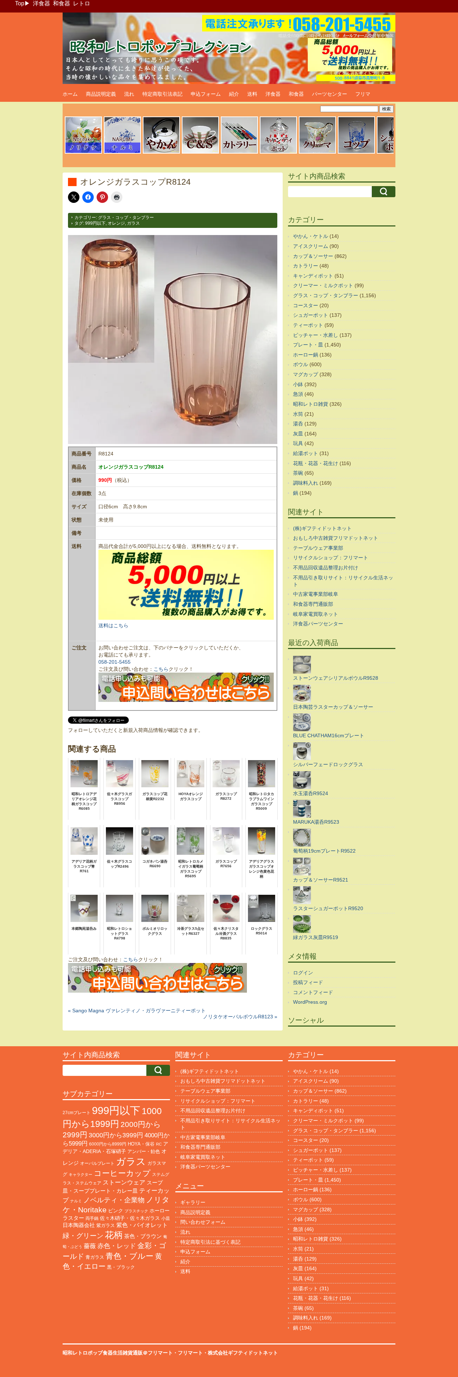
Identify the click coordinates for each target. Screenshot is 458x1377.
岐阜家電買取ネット (315, 614)
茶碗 (298, 473)
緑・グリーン (83, 1235)
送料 (252, 94)
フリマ (362, 94)
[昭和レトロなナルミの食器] (122, 152)
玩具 (298, 443)
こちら (161, 669)
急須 (298, 394)
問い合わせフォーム (202, 1222)
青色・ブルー (130, 1256)
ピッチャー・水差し (315, 335)
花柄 (114, 1235)
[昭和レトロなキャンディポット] (278, 152)
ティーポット (308, 325)
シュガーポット (310, 315)
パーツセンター (329, 94)
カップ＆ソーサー (313, 256)
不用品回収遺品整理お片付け (325, 567)
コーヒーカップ (122, 1173)
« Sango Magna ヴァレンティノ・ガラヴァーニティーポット (137, 1010)
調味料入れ (305, 483)
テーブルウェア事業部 (318, 548)
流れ (129, 94)
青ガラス (95, 1257)
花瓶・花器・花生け (315, 463)
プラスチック (136, 1211)
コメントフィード (313, 992)
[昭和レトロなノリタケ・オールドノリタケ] (83, 152)
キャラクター (80, 1174)
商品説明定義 (101, 94)
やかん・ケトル (310, 236)
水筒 (298, 414)
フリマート (190, 1353)
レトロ (81, 3)
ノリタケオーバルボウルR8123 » (240, 1016)
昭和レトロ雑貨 (310, 404)
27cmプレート (77, 1112)
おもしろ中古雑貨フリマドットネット (335, 538)
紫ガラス (105, 1225)
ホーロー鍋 (305, 355)
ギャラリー (192, 1202)
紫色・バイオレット (142, 1225)
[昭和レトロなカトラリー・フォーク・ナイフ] (239, 152)
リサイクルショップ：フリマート (330, 557)
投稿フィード (308, 982)
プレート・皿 (308, 345)
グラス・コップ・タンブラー (126, 217)
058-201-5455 (114, 662)
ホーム (70, 94)
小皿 (165, 1218)
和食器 (61, 3)
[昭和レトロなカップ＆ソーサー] (200, 152)
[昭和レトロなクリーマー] (317, 152)
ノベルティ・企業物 (114, 1200)
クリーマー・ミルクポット (323, 285)
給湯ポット (305, 453)
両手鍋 (92, 1218)
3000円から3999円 (116, 1135)
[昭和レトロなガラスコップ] (356, 152)
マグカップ (305, 374)
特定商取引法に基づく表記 (210, 1242)
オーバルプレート (97, 1163)
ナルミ (76, 1201)
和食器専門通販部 (313, 604)
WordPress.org (310, 1002)
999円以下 (95, 223)
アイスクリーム (310, 246)
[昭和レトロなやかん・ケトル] (161, 152)
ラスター (73, 1218)
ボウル (300, 364)
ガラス (133, 223)
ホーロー (160, 1210)
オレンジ (116, 223)
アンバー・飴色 (143, 1151)
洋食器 (41, 3)
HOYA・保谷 (141, 1144)
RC (159, 1144)
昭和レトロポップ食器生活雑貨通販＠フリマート (118, 1353)
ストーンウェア (124, 1182)
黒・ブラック (121, 1267)
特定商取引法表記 (162, 94)
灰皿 (298, 433)
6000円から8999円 (107, 1144)
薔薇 (90, 1246)
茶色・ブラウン (143, 1236)
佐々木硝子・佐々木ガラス (130, 1218)
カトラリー (305, 266)
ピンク (115, 1210)
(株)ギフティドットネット (322, 528)
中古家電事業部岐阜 (315, 594)
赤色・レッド (116, 1245)
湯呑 (298, 423)
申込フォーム (206, 94)
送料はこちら (113, 625)
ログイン (303, 973)
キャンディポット (313, 276)
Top (19, 3)
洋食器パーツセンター (318, 624)
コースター (305, 305)
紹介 (234, 94)
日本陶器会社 (79, 1225)
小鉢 (298, 384)
